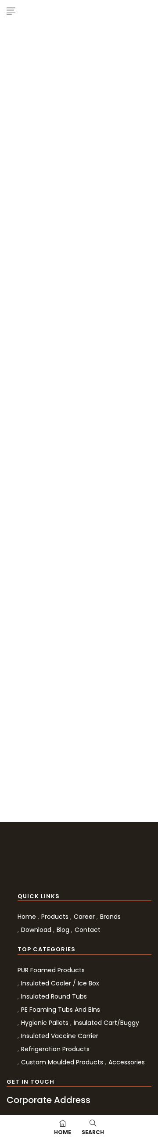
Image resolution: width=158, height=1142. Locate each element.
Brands (110, 916)
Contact (88, 929)
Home (27, 916)
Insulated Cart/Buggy (106, 1022)
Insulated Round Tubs (54, 996)
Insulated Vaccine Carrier (59, 1035)
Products (54, 916)
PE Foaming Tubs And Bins (60, 1009)
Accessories (126, 1062)
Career (84, 916)
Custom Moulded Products (62, 1062)
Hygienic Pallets (44, 1022)
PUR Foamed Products (51, 970)
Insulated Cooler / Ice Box (60, 983)
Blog (63, 929)
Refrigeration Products (55, 1049)
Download (36, 929)
